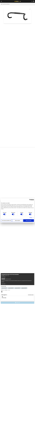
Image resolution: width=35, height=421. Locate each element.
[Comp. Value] (8, 275)
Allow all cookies (28, 220)
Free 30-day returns (31, 294)
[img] (3, 278)
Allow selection (17, 220)
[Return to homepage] (1, 4)
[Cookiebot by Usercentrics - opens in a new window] (30, 199)
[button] (17, 15)
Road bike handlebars (6, 4)
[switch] (13, 214)
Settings (31, 217)
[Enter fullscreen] (30, 9)
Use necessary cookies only (6, 220)
